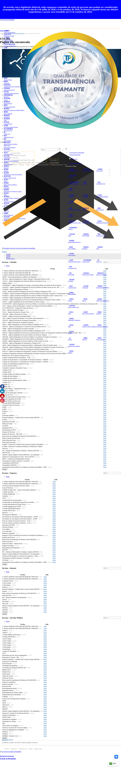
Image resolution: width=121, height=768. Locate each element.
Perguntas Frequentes (43, 164)
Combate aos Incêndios (56, 164)
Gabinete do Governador (19, 155)
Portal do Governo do (19, 146)
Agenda (49, 157)
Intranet (8, 257)
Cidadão (8, 254)
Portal (6, 162)
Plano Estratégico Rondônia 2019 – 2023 (24, 160)
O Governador (16, 153)
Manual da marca (40, 162)
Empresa (8, 255)
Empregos (21, 164)
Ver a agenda (53, 160)
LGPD (27, 164)
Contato (33, 164)
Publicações (7, 164)
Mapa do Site (115, 170)
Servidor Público (10, 258)
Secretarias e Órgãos (71, 166)
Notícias (15, 164)
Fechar (5, 469)
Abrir (104, 271)
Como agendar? (54, 162)
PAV (66, 164)
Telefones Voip (23, 748)
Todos (7, 266)
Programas (15, 157)
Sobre (11, 150)
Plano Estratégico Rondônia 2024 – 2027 (24, 162)
